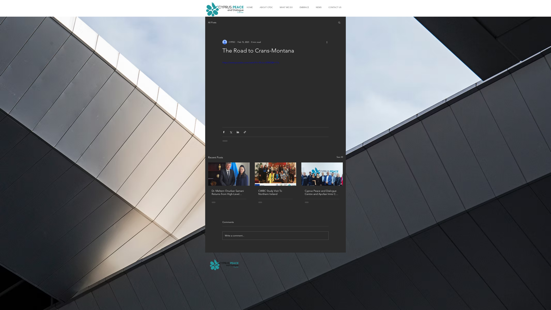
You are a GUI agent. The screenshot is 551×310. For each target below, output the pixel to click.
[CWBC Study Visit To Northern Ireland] (275, 174)
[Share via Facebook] (223, 132)
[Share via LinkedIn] (237, 132)
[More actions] (327, 42)
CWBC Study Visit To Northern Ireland (270, 192)
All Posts (212, 22)
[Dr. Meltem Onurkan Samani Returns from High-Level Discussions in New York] (229, 174)
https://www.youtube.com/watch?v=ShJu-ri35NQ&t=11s (250, 62)
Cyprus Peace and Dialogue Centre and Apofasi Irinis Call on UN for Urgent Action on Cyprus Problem (321, 192)
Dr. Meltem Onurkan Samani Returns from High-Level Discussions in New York (228, 192)
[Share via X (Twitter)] (230, 132)
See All (340, 157)
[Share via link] (245, 132)
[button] (266, 7)
